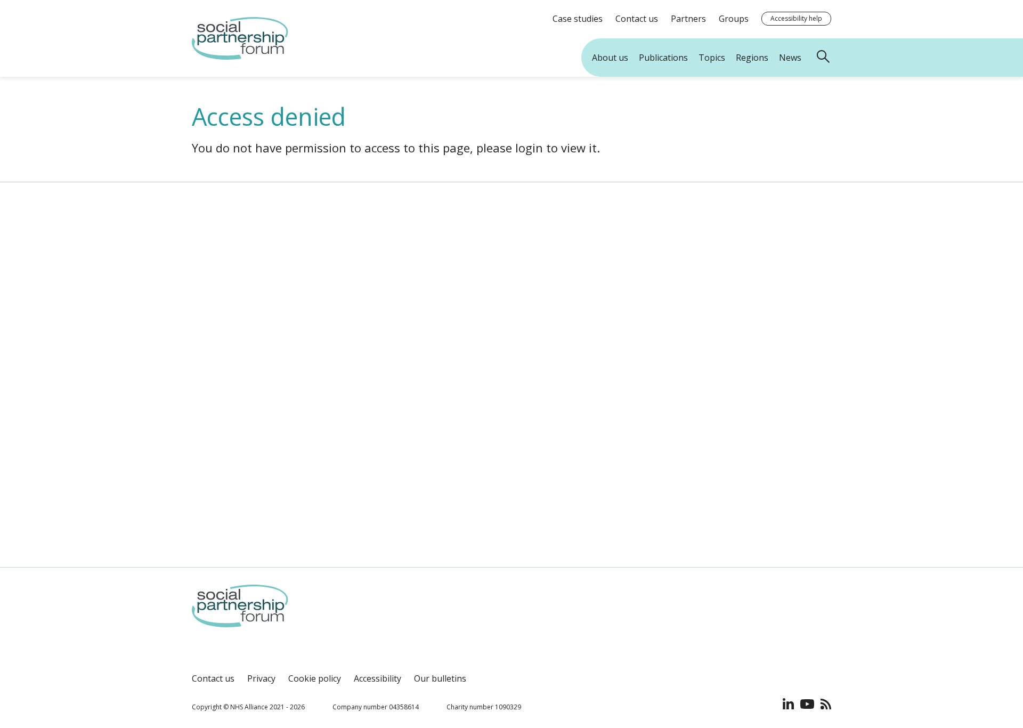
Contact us (213, 678)
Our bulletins (440, 678)
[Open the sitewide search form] (825, 57)
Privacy (261, 678)
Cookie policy (314, 678)
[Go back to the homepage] (240, 56)
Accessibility (377, 678)
